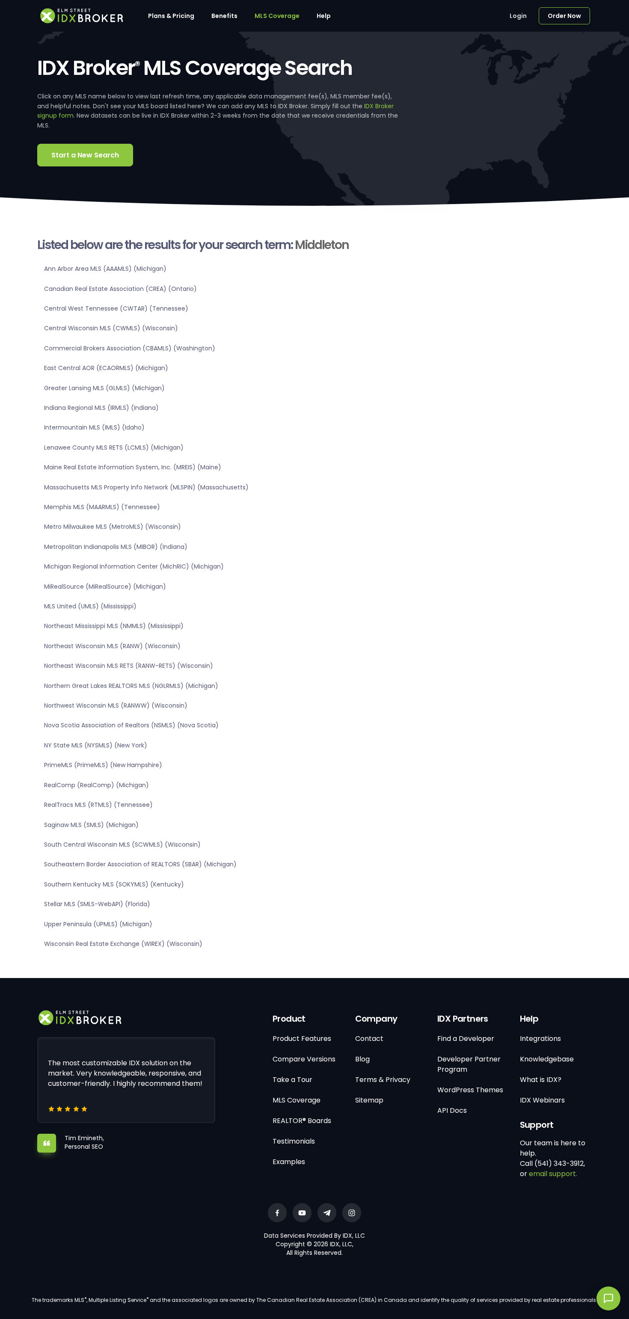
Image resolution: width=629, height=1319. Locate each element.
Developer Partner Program (469, 1064)
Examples (289, 1162)
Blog (362, 1059)
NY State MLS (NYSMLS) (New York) (95, 745)
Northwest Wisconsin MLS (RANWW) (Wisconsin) (115, 705)
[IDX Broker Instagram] (351, 1212)
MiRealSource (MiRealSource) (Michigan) (105, 586)
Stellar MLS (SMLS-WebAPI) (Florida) (97, 904)
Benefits (224, 16)
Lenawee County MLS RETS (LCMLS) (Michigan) (114, 447)
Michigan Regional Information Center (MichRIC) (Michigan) (134, 566)
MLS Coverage (277, 16)
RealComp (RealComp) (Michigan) (96, 785)
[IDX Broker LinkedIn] (326, 1212)
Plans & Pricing (171, 16)
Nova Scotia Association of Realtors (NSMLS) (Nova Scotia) (131, 725)
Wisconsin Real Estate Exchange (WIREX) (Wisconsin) (123, 944)
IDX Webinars (542, 1100)
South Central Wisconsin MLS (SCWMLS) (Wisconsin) (122, 844)
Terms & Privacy (382, 1080)
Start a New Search (85, 155)
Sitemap (369, 1100)
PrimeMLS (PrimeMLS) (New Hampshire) (103, 765)
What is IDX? (540, 1080)
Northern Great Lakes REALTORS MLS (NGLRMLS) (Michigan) (131, 686)
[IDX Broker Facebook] (277, 1212)
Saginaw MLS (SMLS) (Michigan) (91, 825)
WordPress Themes (470, 1090)
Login (518, 16)
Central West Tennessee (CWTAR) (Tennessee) (116, 308)
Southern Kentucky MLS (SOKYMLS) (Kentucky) (114, 884)
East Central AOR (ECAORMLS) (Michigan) (106, 368)
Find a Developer (465, 1038)
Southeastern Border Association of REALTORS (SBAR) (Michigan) (140, 864)
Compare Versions (304, 1059)
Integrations (540, 1038)
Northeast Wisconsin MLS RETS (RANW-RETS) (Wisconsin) (128, 665)
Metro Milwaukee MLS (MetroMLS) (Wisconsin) (112, 526)
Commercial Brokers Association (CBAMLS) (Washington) (129, 348)
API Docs (452, 1110)
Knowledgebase (547, 1059)
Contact (369, 1038)
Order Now (564, 16)
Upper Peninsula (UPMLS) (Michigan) (98, 924)
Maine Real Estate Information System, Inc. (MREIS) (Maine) (132, 467)
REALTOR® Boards (302, 1121)
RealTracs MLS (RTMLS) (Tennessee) (98, 804)
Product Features (302, 1038)
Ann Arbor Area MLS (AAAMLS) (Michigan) (105, 268)
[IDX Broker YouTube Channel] (302, 1212)
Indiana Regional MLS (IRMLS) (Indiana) (101, 407)
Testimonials (294, 1141)
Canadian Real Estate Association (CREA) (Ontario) (120, 289)
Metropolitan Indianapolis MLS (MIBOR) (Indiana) (115, 546)
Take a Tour (292, 1080)
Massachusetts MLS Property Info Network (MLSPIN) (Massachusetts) (146, 487)
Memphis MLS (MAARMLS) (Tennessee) (102, 507)
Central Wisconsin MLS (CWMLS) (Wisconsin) (111, 328)
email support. (553, 1174)
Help (324, 16)
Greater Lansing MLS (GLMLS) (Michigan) (104, 388)
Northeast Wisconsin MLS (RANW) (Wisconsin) (112, 646)
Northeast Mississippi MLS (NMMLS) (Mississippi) (114, 626)
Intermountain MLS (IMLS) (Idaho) (94, 427)
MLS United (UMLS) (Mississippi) (90, 606)
